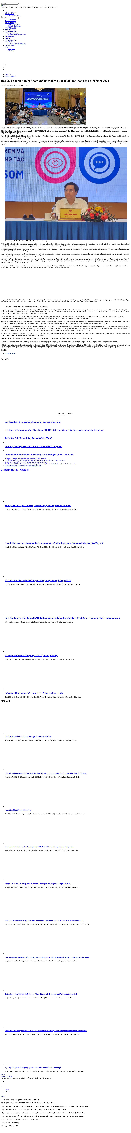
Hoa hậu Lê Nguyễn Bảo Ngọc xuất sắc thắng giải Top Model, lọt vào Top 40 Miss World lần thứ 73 (44, 920)
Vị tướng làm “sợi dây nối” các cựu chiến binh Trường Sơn (33, 446)
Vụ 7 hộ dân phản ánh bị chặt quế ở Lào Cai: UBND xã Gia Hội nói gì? (33, 1068)
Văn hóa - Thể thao (10, 40)
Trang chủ (8, 74)
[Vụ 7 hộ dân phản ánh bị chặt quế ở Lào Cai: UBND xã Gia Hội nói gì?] (19, 1064)
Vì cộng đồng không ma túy (17, 43)
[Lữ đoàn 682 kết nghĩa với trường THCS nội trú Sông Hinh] (19, 689)
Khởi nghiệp (12, 31)
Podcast (10, 41)
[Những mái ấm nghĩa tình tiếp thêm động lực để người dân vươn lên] (19, 501)
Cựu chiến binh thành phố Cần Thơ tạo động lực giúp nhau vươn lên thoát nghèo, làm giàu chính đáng (46, 773)
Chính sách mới (13, 33)
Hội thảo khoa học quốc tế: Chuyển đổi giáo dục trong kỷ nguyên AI (25, 462)
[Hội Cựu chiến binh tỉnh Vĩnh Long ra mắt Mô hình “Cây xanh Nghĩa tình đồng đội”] (19, 843)
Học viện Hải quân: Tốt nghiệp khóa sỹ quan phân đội (31, 655)
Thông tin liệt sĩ (9, 45)
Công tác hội (12, 19)
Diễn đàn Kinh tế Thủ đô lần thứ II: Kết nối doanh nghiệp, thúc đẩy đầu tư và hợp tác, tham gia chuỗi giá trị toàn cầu (40, 464)
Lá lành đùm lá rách (14, 26)
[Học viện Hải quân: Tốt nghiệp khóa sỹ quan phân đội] (19, 651)
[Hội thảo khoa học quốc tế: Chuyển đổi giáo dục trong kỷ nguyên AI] (19, 576)
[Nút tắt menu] (1, 16)
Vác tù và (11, 26)
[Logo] (3, 5)
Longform (11, 49)
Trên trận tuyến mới (14, 15)
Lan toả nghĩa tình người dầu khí (18, 810)
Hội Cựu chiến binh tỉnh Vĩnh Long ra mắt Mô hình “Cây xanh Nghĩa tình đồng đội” (39, 847)
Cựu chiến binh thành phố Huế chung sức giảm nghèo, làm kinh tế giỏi (39, 454)
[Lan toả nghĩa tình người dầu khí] (19, 806)
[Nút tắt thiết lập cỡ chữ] (5, 64)
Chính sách (8, 28)
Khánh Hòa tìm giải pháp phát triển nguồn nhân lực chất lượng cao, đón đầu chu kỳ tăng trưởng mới (35, 460)
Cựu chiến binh (9, 14)
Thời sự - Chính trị (10, 12)
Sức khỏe (7, 38)
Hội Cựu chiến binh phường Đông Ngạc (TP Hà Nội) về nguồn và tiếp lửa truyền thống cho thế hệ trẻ (54, 430)
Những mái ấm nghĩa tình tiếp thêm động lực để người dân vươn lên (25, 459)
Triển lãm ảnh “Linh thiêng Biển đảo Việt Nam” (28, 438)
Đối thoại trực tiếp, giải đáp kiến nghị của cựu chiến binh (33, 422)
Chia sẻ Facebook (10, 353)
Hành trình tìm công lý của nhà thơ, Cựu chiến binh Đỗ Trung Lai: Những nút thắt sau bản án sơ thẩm (46, 1031)
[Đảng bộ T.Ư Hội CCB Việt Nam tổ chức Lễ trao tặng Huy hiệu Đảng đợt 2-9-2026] (19, 880)
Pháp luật (7, 42)
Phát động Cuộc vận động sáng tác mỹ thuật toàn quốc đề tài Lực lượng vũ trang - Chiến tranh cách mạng (47, 957)
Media (6, 47)
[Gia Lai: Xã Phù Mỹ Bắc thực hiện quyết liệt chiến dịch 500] (19, 733)
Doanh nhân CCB (10, 30)
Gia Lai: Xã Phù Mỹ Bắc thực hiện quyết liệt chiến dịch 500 (23, 465)
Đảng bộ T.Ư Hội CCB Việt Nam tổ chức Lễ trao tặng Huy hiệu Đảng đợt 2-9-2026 (37, 884)
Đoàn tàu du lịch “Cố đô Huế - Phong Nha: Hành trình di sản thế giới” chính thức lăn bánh (41, 994)
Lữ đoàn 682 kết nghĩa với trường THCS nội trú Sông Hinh (34, 693)
